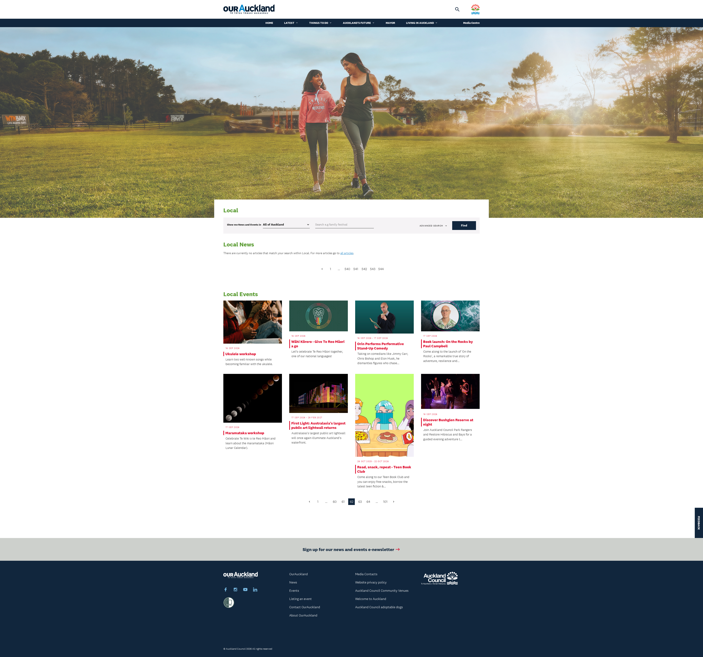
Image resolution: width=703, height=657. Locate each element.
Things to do (318, 23)
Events (294, 591)
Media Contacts (366, 574)
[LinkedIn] (255, 590)
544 (381, 269)
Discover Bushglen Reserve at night (448, 422)
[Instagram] (235, 590)
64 (368, 502)
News (293, 582)
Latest (289, 23)
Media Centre (471, 23)
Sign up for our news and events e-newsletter (348, 549)
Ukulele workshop (240, 354)
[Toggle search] (457, 9)
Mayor (390, 23)
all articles (346, 253)
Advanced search (431, 225)
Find (464, 225)
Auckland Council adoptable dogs (379, 607)
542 (364, 269)
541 (355, 269)
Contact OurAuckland (304, 607)
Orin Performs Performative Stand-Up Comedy (380, 346)
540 (347, 269)
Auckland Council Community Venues (381, 591)
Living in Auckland (420, 23)
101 (385, 502)
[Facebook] (225, 590)
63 (360, 502)
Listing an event (300, 599)
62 (351, 502)
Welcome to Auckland (370, 599)
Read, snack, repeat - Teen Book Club (384, 469)
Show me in (244, 224)
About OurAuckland (303, 615)
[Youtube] (245, 590)
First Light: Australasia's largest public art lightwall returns (318, 425)
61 (343, 502)
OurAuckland (298, 574)
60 (335, 502)
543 (372, 269)
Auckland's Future (357, 23)
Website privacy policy (371, 582)
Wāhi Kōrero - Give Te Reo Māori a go (318, 343)
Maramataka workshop (244, 433)
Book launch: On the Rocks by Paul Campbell (448, 343)
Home (269, 23)
